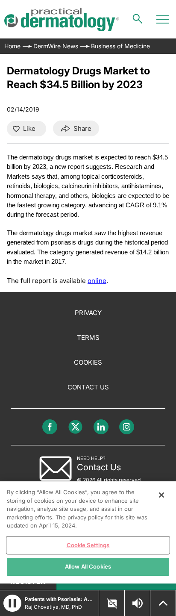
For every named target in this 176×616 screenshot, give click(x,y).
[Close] (161, 495)
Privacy (88, 313)
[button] (12, 603)
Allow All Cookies (88, 566)
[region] (88, 532)
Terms (88, 337)
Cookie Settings (88, 545)
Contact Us (88, 387)
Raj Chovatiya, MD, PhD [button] (53, 607)
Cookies (88, 362)
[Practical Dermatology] (61, 19)
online (97, 281)
